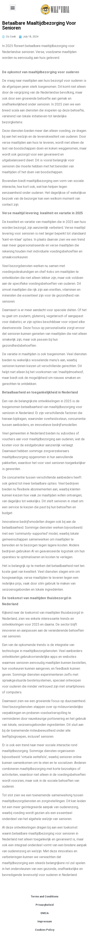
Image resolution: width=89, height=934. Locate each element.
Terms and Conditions (44, 896)
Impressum (44, 921)
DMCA (45, 913)
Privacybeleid (45, 904)
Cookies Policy (44, 929)
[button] (12, 7)
